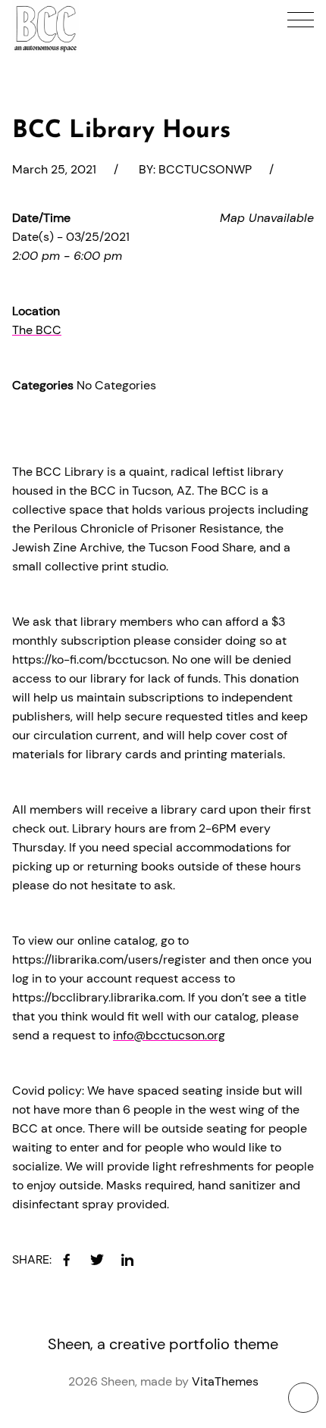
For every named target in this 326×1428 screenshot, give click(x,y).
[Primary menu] (300, 19)
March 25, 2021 (54, 169)
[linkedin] (127, 1259)
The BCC (36, 330)
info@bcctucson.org (169, 1035)
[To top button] (303, 1398)
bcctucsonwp (205, 169)
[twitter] (97, 1259)
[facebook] (66, 1259)
